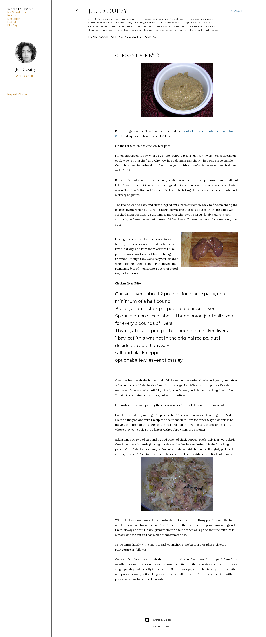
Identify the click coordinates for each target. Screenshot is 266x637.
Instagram (13, 15)
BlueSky (12, 25)
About (103, 36)
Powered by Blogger (161, 619)
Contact (151, 36)
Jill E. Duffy (26, 69)
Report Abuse (17, 94)
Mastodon (13, 18)
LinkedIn (12, 22)
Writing (116, 36)
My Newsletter (16, 12)
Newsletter (134, 36)
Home (92, 36)
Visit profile (25, 76)
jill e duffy (107, 11)
